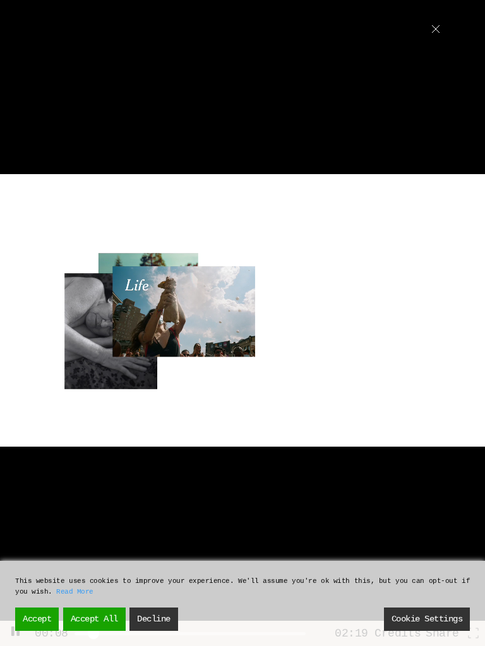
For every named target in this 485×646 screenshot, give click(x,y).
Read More (74, 592)
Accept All (94, 619)
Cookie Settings (427, 619)
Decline (154, 619)
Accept (37, 619)
